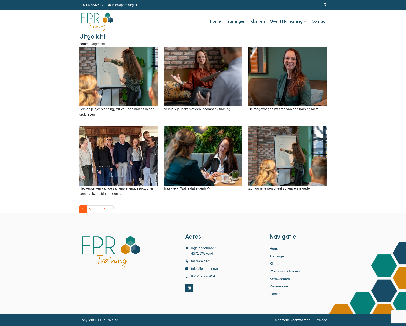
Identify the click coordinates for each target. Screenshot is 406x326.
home (83, 44)
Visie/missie (279, 286)
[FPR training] (107, 21)
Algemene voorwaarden (292, 320)
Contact (319, 21)
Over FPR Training (286, 21)
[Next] (111, 207)
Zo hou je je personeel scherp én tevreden (280, 188)
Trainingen (236, 21)
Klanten (258, 21)
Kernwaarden (280, 279)
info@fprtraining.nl (124, 5)
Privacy (321, 320)
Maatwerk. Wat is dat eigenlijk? (187, 188)
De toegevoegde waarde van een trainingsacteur (284, 109)
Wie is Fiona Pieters (285, 271)
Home (215, 21)
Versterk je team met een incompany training (197, 109)
